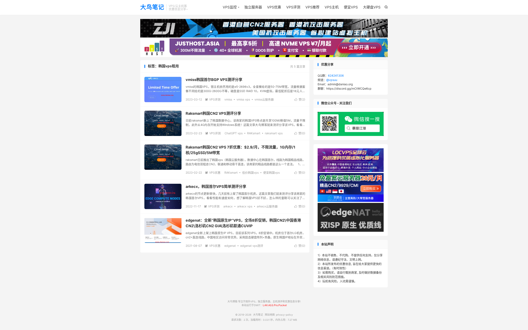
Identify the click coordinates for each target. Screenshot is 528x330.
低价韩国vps (250, 172)
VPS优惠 (274, 7)
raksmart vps (274, 133)
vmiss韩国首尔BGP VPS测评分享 (214, 79)
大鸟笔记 (152, 7)
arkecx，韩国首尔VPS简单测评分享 (216, 186)
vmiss (228, 99)
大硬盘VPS (372, 7)
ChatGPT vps (234, 133)
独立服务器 (253, 7)
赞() (300, 99)
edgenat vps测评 (251, 245)
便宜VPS (351, 7)
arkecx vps (244, 206)
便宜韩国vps (271, 172)
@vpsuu (331, 80)
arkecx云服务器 (267, 206)
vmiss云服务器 (264, 99)
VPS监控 (230, 7)
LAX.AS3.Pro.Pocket (275, 305)
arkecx (228, 206)
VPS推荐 (312, 7)
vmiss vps (243, 99)
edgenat (230, 245)
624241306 (336, 75)
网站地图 (270, 314)
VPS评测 (293, 7)
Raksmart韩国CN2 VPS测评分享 (213, 113)
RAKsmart (253, 133)
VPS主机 (332, 7)
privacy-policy (284, 314)
